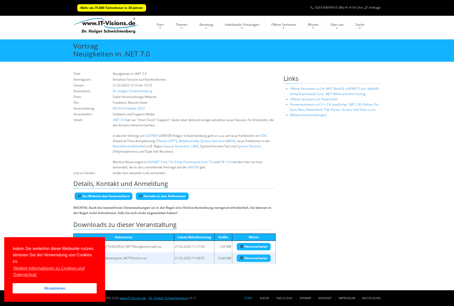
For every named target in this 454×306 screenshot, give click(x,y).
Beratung (206, 24)
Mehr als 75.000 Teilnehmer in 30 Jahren (111, 8)
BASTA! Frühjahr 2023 (129, 108)
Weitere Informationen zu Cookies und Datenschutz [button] (49, 271)
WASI (230, 141)
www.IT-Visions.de (133, 298)
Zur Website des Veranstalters (105, 196)
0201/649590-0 (326, 7)
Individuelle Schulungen (242, 24)
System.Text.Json (249, 146)
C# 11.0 (225, 162)
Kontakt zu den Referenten (164, 196)
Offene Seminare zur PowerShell (314, 99)
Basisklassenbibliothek (129, 146)
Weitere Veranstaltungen (308, 115)
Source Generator (176, 146)
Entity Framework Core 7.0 (193, 162)
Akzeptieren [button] (54, 288)
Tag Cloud (284, 298)
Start (160, 24)
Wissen (313, 24)
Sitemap (305, 298)
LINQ (194, 146)
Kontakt (325, 298)
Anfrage (375, 7)
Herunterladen (255, 246)
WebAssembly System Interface (202, 141)
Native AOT (166, 141)
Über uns (337, 24)
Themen (182, 24)
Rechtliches (371, 298)
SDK (263, 135)
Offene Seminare (283, 24)
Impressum (347, 298)
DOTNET (152, 135)
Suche (359, 24)
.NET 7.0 (119, 120)
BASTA (193, 167)
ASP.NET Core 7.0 (160, 162)
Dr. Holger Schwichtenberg (132, 91)
